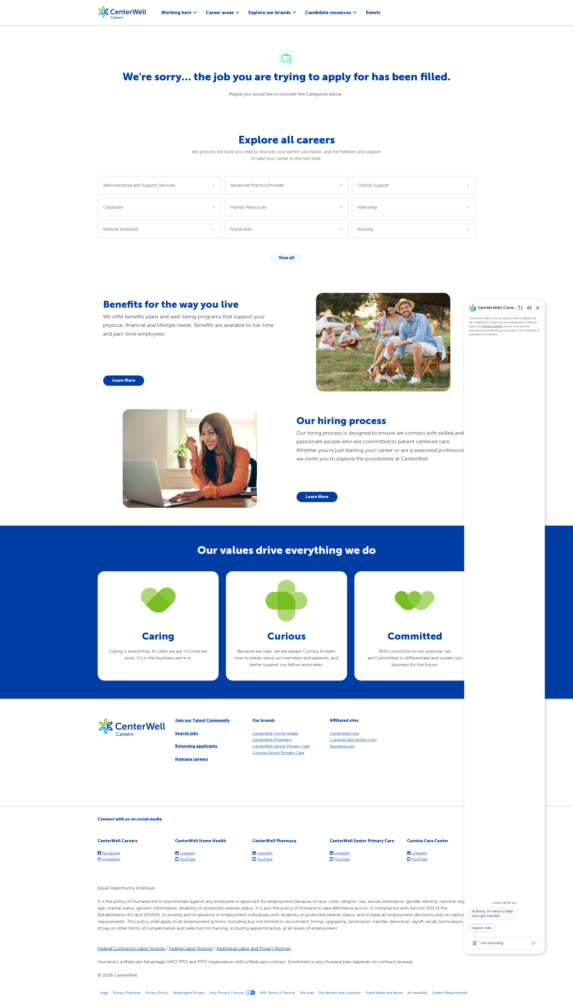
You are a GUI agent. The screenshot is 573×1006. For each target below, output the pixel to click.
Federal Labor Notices (191, 948)
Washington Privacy (189, 993)
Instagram (111, 859)
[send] (534, 943)
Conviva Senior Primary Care (278, 752)
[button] (286, 258)
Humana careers (191, 759)
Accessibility (417, 993)
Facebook (111, 853)
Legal (104, 993)
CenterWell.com (344, 733)
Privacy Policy (156, 993)
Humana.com (342, 746)
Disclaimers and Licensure (340, 993)
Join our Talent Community (202, 720)
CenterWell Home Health (275, 733)
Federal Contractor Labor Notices (131, 948)
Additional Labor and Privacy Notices (253, 948)
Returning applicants (196, 746)
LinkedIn (187, 853)
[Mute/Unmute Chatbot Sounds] (529, 307)
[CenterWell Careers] (122, 12)
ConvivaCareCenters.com (353, 739)
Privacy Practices (127, 993)
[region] (504, 624)
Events (373, 12)
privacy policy (492, 326)
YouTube (187, 859)
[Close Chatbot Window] (538, 308)
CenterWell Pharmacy (272, 739)
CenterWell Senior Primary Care (281, 746)
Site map (307, 993)
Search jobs (186, 733)
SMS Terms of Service (277, 993)
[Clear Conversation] (520, 308)
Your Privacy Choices (227, 993)
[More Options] (474, 943)
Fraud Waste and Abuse (384, 993)
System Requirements (449, 993)
